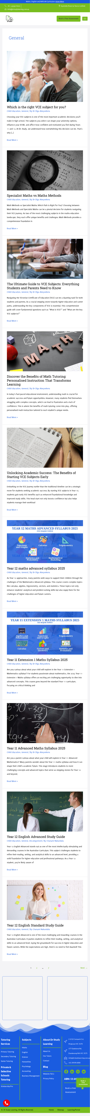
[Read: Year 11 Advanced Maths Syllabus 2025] (45, 723)
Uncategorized (35, 841)
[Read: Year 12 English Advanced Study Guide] (45, 811)
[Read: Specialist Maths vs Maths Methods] (45, 170)
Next (84, 968)
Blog (45, 1066)
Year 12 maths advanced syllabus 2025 (36, 568)
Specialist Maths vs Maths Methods (34, 195)
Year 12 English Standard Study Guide (35, 925)
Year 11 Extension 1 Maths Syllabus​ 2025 (37, 660)
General (25, 111)
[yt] (84, 1072)
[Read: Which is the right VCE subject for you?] (45, 76)
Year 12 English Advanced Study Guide (36, 836)
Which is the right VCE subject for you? (36, 107)
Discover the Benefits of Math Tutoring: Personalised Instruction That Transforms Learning (39, 380)
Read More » (12, 139)
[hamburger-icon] (85, 19)
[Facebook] (66, 1072)
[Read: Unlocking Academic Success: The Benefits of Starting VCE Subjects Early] (45, 447)
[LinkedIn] (72, 1072)
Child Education (13, 111)
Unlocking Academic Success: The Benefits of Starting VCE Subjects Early (41, 475)
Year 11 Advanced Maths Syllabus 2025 (36, 748)
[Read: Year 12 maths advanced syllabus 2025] (45, 541)
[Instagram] (78, 1072)
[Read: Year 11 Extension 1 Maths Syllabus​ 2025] (45, 633)
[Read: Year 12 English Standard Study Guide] (45, 900)
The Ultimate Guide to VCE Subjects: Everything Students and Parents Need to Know (43, 286)
